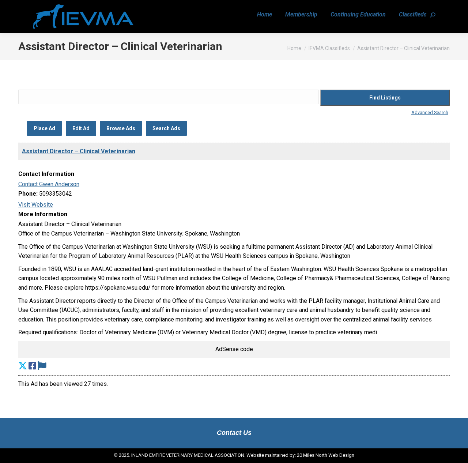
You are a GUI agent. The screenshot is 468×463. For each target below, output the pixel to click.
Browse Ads (120, 128)
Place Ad (44, 128)
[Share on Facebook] (32, 366)
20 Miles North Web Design (325, 455)
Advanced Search (429, 112)
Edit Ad (81, 128)
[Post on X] (22, 366)
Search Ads (166, 128)
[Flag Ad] (42, 366)
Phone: (28, 193)
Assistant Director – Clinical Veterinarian (78, 151)
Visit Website (35, 204)
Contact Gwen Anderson (48, 184)
